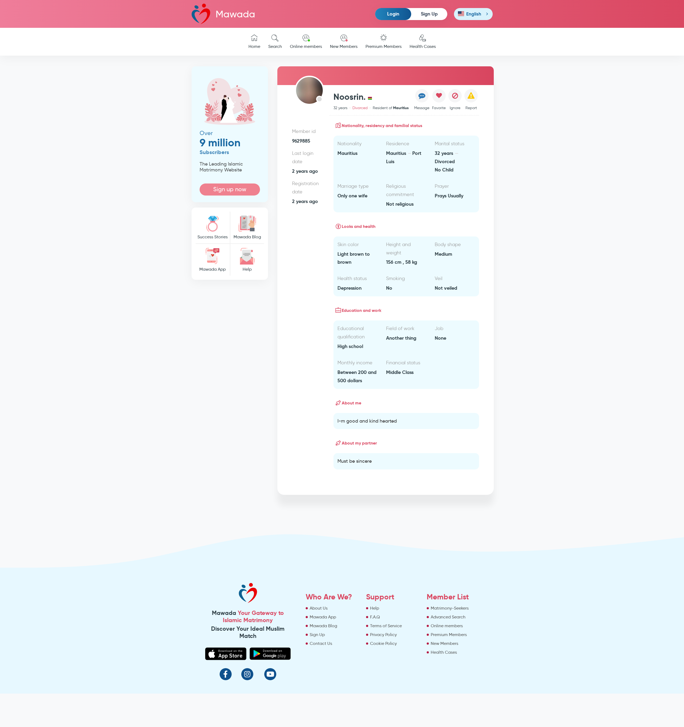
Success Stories (212, 236)
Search (275, 46)
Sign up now (229, 189)
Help (247, 269)
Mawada (235, 14)
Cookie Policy (383, 643)
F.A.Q (375, 616)
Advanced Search (448, 616)
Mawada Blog (247, 236)
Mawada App (212, 269)
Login (393, 14)
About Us (319, 608)
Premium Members (384, 46)
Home (254, 46)
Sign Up (429, 14)
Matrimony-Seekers (450, 608)
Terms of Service (386, 625)
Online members (306, 46)
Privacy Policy (383, 634)
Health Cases (423, 46)
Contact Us (321, 643)
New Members (343, 46)
